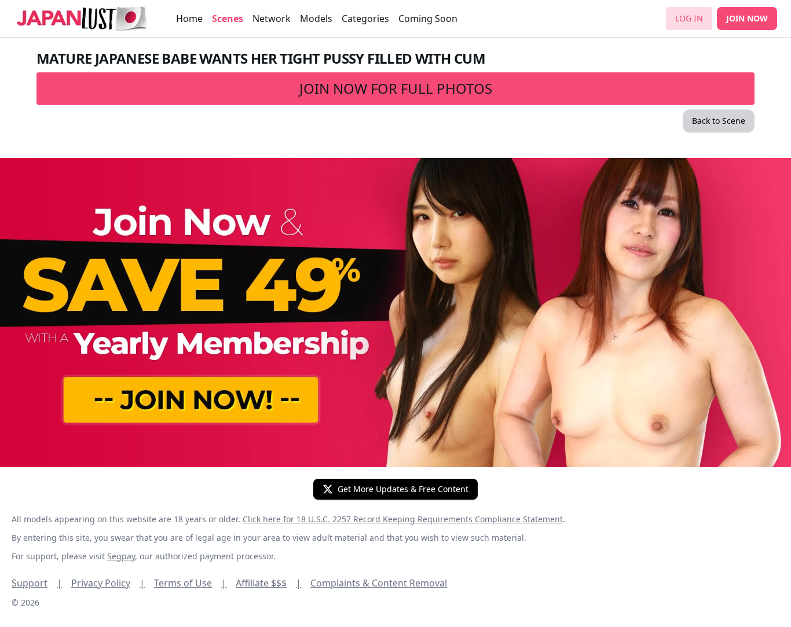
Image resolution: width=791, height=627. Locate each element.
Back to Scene (718, 120)
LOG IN (689, 18)
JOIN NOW (747, 18)
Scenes (227, 18)
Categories (365, 18)
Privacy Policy (108, 583)
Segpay (121, 556)
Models (316, 18)
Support (37, 583)
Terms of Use (190, 583)
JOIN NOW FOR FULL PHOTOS (395, 88)
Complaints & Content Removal (378, 583)
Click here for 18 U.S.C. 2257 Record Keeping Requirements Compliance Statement (403, 519)
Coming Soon (427, 18)
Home (189, 18)
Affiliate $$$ (268, 583)
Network (271, 18)
